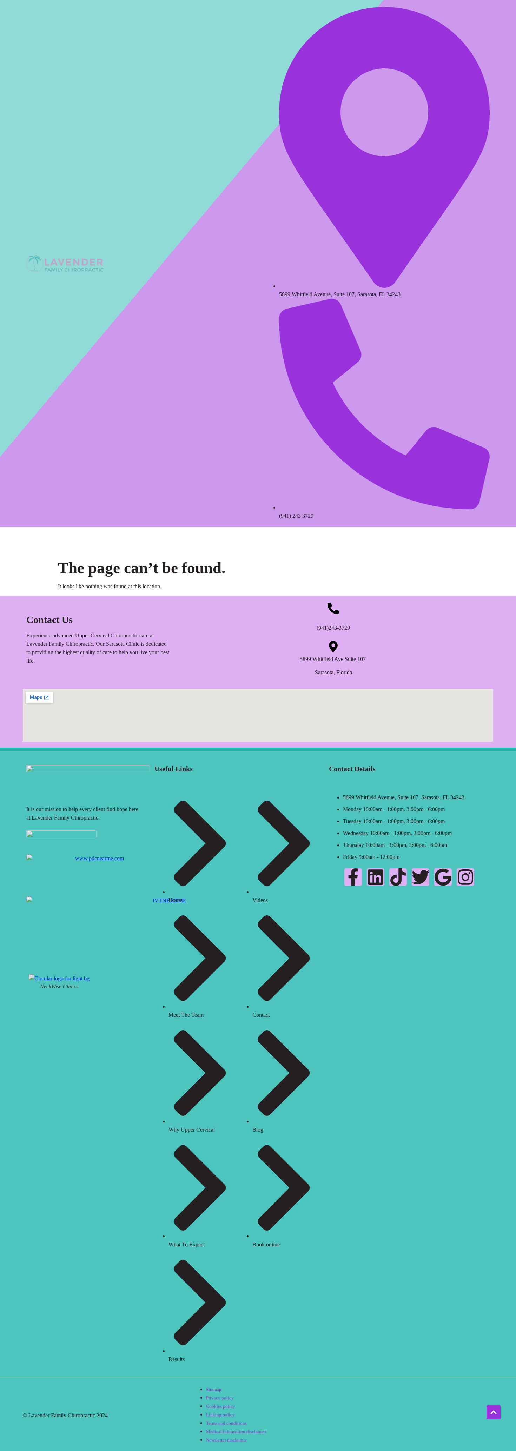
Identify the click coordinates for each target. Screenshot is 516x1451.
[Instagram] (465, 877)
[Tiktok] (398, 877)
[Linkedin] (375, 877)
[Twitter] (420, 877)
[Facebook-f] (353, 877)
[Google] (443, 877)
